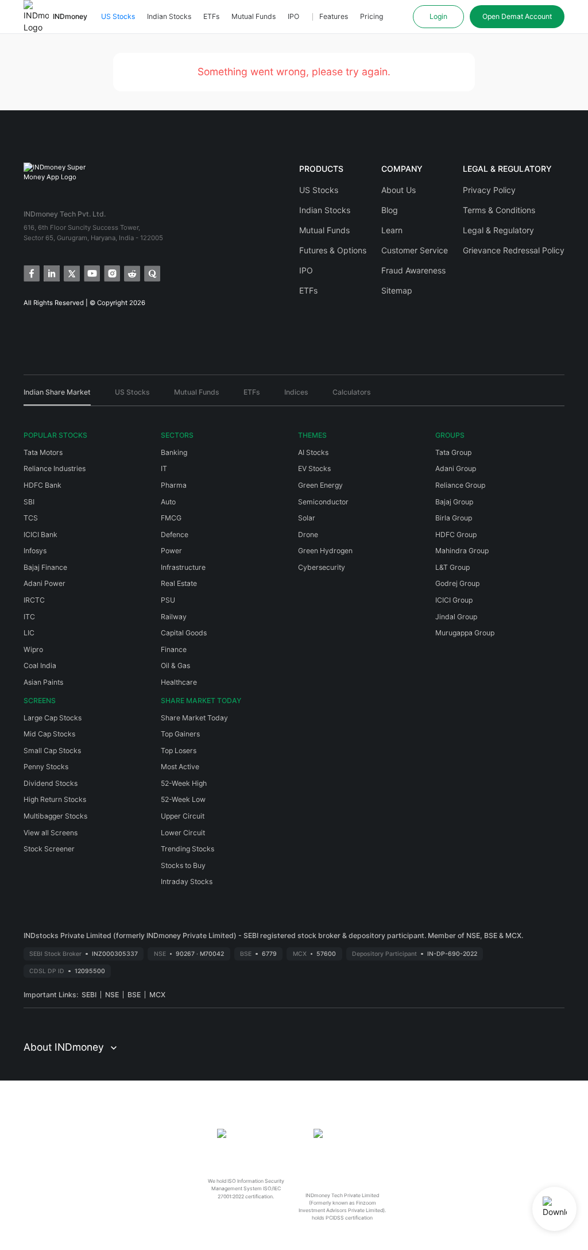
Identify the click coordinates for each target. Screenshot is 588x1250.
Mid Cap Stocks (49, 734)
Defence (174, 534)
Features (333, 16)
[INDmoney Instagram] (111, 272)
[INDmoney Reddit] (131, 272)
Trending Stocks (187, 848)
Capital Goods (184, 632)
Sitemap (396, 290)
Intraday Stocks (186, 881)
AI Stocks (313, 452)
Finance (174, 649)
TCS (31, 518)
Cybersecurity (321, 567)
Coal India (40, 665)
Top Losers (178, 750)
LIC (29, 632)
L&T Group (452, 567)
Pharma (174, 485)
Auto (168, 501)
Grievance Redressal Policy (513, 250)
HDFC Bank (42, 485)
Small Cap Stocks (52, 750)
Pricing (371, 16)
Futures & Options (332, 250)
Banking (174, 452)
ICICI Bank (40, 534)
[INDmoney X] (71, 272)
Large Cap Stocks (53, 717)
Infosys (35, 550)
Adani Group (455, 468)
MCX (157, 994)
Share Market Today (194, 717)
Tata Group (453, 452)
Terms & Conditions (499, 210)
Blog (389, 210)
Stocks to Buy (183, 865)
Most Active (180, 766)
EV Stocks (314, 468)
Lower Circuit (183, 832)
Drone (308, 534)
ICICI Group (454, 600)
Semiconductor (323, 501)
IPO (293, 16)
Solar (306, 518)
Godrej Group (457, 583)
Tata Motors (43, 452)
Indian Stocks (169, 16)
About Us (398, 190)
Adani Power (44, 583)
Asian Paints (43, 682)
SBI (29, 501)
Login (438, 16)
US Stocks (118, 16)
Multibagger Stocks (55, 816)
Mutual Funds (253, 16)
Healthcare (179, 682)
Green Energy (320, 485)
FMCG (171, 518)
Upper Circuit (182, 816)
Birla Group (453, 518)
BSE (134, 994)
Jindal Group (456, 616)
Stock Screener (49, 848)
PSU (168, 600)
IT (164, 468)
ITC (29, 616)
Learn (392, 230)
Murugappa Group (464, 632)
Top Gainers (180, 734)
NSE (112, 994)
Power (171, 550)
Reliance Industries (55, 468)
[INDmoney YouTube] (91, 272)
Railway (174, 616)
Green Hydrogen (325, 550)
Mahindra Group (462, 550)
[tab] (57, 396)
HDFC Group (456, 534)
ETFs (211, 16)
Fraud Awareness (413, 270)
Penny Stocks (46, 766)
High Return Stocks (55, 799)
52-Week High (184, 783)
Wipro (33, 649)
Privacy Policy (489, 190)
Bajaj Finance (45, 567)
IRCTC (34, 600)
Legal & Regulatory (498, 230)
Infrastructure (183, 567)
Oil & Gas (175, 665)
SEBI (89, 994)
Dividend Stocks (51, 783)
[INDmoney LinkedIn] (51, 272)
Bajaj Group (454, 501)
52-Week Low (183, 799)
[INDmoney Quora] (151, 272)
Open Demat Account (517, 16)
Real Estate (179, 583)
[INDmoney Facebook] (31, 272)
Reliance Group (460, 485)
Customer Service (414, 250)
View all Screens (51, 832)
